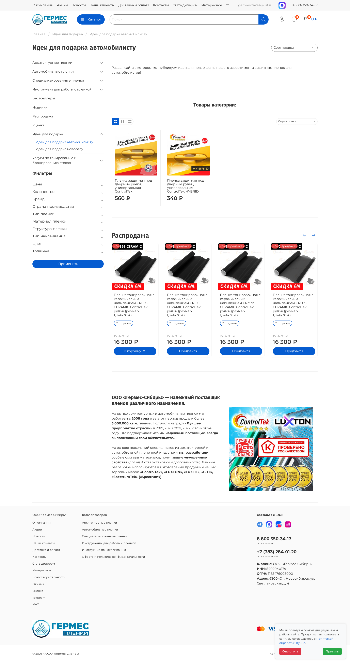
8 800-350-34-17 (305, 5)
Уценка (38, 125)
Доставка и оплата (133, 5)
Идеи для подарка (67, 34)
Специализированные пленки (58, 80)
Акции (62, 5)
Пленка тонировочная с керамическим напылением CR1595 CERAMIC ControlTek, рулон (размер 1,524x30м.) (187, 305)
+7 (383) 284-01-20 (277, 551)
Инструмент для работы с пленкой (62, 89)
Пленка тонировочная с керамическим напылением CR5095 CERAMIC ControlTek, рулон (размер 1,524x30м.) (293, 305)
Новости (78, 5)
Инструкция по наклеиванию (104, 550)
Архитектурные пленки (52, 63)
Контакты (161, 5)
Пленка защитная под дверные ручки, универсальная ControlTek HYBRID (185, 186)
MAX (35, 604)
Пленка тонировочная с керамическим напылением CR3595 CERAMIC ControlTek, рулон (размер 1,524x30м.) (240, 305)
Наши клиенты (102, 5)
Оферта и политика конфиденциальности (113, 557)
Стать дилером (185, 5)
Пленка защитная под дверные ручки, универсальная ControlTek (133, 186)
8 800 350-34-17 (274, 538)
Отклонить (290, 651)
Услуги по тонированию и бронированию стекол (54, 160)
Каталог (94, 19)
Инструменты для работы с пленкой (109, 543)
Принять (332, 651)
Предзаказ (188, 351)
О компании (42, 5)
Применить (68, 264)
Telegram (39, 597)
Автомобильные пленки (53, 71)
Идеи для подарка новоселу (59, 149)
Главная (39, 34)
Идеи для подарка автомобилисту (64, 142)
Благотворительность (48, 577)
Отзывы (38, 584)
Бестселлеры (43, 98)
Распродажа (42, 116)
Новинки (40, 107)
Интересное (211, 5)
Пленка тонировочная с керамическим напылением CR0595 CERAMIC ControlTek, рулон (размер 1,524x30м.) (134, 305)
